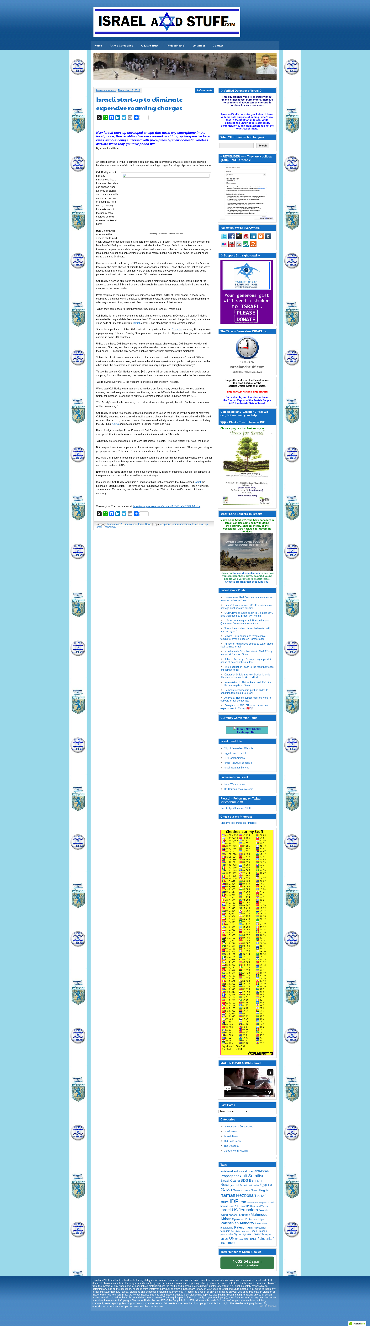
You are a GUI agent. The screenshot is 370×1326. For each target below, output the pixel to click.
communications (181, 524)
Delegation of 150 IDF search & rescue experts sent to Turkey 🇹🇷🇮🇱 (244, 707)
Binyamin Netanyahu (249, 1185)
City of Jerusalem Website (238, 748)
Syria (237, 1234)
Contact (218, 45)
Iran (242, 1202)
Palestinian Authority (237, 1223)
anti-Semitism (253, 1175)
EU (270, 1185)
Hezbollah (246, 1195)
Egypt (263, 1184)
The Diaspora (231, 1145)
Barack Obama (230, 1180)
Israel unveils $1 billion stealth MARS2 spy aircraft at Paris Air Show (246, 653)
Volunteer (199, 45)
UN (232, 1238)
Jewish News (231, 1136)
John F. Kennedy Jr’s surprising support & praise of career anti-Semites (245, 660)
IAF (258, 1196)
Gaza (226, 1189)
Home (98, 45)
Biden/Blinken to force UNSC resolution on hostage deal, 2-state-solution (246, 606)
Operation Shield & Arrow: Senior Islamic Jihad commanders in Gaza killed (245, 676)
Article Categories (121, 45)
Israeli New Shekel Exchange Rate (248, 730)
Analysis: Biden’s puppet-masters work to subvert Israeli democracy (245, 699)
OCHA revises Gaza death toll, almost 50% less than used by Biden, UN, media (246, 614)
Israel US (229, 1210)
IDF (234, 1201)
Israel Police (234, 1206)
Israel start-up (200, 524)
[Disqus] (154, 584)
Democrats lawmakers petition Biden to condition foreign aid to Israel (244, 691)
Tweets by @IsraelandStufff (235, 808)
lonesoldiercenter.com (246, 573)
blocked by (247, 1263)
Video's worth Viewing (236, 1150)
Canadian (177, 329)
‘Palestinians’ (176, 45)
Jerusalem (248, 1210)
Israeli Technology (106, 526)
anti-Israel (226, 1171)
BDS (244, 1180)
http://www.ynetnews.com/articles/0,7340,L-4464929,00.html (166, 506)
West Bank (250, 1238)
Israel (198, 482)
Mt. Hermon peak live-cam (238, 789)
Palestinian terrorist (240, 1231)
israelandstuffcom (106, 90)
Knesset (233, 1214)
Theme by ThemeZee (268, 1306)
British (136, 323)
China (115, 423)
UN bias (239, 1239)
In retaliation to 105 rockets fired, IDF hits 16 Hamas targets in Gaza (245, 684)
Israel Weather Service (236, 767)
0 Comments (204, 90)
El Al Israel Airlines (234, 758)
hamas (227, 1195)
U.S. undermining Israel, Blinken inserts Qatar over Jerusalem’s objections (244, 622)
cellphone (165, 524)
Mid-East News (232, 1141)
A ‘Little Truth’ (150, 45)
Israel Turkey (262, 1206)
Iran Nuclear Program (257, 1202)
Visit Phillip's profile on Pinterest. (238, 822)
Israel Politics (248, 1206)
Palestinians (243, 1227)
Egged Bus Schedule (235, 753)
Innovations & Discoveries (122, 524)
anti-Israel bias (244, 1171)
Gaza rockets (241, 1190)
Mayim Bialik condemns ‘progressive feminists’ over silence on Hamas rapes (243, 637)
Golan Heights (260, 1190)
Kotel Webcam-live (234, 784)
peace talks (226, 1234)
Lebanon (244, 1214)
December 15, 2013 (129, 90)
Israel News (144, 524)
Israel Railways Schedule (238, 762)
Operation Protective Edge (248, 1219)
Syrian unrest (251, 1234)
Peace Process (258, 1231)
